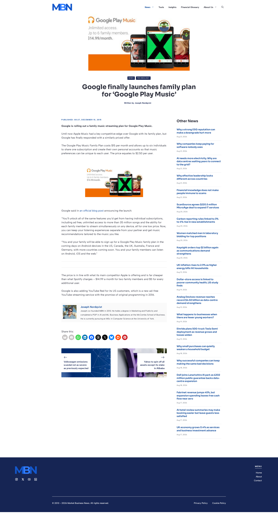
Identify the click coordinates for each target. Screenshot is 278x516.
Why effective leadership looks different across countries (195, 177)
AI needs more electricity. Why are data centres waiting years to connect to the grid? (199, 161)
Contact (258, 480)
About (259, 476)
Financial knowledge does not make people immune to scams (198, 192)
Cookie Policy (219, 503)
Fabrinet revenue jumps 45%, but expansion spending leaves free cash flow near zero (198, 395)
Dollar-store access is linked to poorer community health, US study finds (197, 282)
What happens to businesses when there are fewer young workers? (197, 316)
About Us (208, 7)
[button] (222, 7)
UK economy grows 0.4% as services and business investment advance (198, 429)
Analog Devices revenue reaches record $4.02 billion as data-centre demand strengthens (197, 300)
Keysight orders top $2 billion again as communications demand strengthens (197, 250)
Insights (172, 7)
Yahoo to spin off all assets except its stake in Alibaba (152, 365)
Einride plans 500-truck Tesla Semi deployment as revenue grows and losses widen (197, 331)
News (147, 7)
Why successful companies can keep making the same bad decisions (198, 362)
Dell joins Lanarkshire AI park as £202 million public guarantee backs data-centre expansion (198, 378)
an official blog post (92, 210)
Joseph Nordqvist (143, 103)
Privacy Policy (201, 503)
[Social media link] (16, 479)
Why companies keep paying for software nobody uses (195, 145)
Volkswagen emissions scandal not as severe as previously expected (76, 365)
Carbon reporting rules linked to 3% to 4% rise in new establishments (197, 220)
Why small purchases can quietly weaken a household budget (196, 348)
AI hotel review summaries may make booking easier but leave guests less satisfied (198, 413)
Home (259, 472)
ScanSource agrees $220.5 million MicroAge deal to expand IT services (198, 206)
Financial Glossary (190, 7)
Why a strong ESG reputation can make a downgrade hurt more (196, 131)
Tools (161, 7)
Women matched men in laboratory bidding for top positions (197, 235)
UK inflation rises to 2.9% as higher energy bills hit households (197, 267)
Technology (143, 78)
